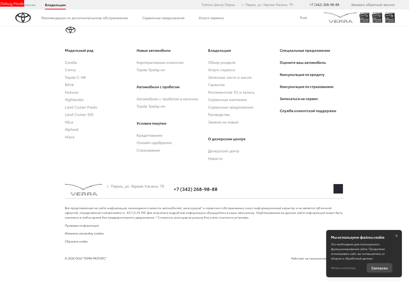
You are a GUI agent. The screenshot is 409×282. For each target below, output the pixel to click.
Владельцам (55, 4)
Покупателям (25, 4)
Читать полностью (343, 268)
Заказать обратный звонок (373, 4)
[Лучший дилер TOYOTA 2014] (364, 17)
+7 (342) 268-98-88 (324, 4)
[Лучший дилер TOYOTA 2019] (390, 17)
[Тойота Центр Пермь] (340, 17)
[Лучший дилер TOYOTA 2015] (377, 17)
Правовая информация (82, 225)
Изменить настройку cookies (84, 233)
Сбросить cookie (76, 241)
